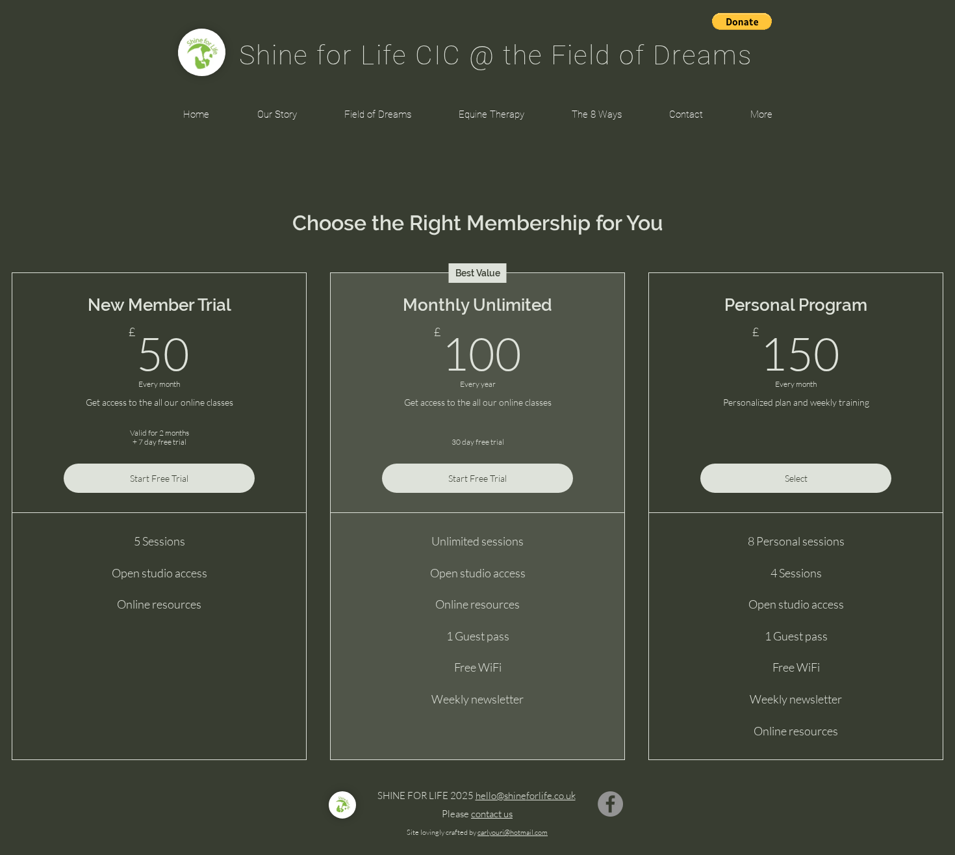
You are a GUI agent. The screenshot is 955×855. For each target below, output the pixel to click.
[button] (742, 21)
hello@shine (501, 795)
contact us (492, 814)
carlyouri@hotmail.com (513, 832)
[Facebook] (610, 804)
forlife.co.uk (551, 795)
